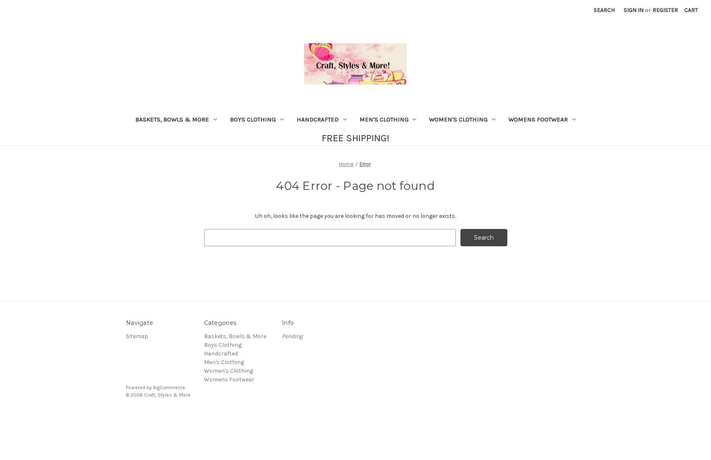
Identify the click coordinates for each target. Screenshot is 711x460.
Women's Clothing (458, 119)
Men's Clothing (384, 119)
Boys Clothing (253, 119)
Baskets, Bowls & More (172, 119)
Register (665, 10)
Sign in (634, 10)
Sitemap (137, 336)
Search (604, 10)
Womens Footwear (538, 119)
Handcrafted (318, 119)
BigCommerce (169, 387)
